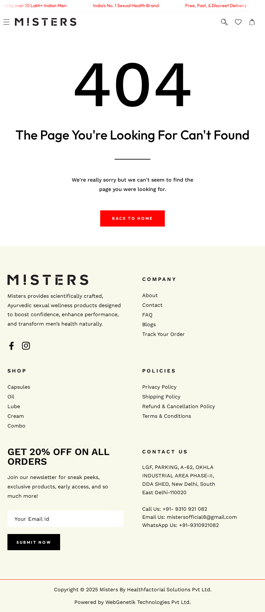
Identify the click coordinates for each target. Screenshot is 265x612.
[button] (6, 22)
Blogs (149, 324)
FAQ (147, 315)
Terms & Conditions (166, 416)
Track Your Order (163, 334)
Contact (152, 305)
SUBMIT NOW (33, 542)
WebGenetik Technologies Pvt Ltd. (148, 602)
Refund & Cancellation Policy (178, 406)
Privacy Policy (159, 387)
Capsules (18, 387)
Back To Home (132, 218)
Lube (13, 406)
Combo (16, 426)
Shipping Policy (161, 397)
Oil (10, 397)
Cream (15, 416)
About (150, 295)
